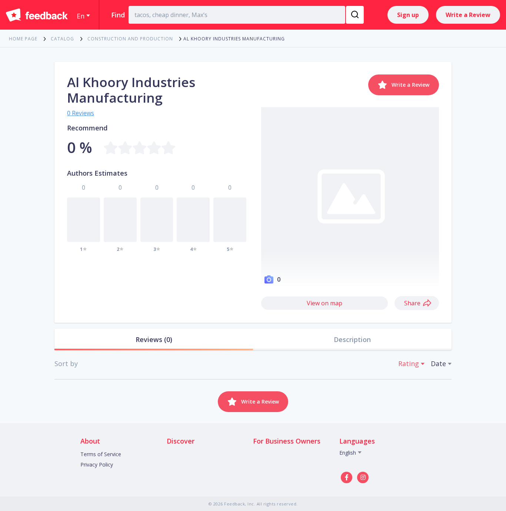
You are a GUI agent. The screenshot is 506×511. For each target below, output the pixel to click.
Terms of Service (100, 454)
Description (352, 339)
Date (438, 363)
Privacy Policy (96, 464)
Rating (408, 363)
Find (118, 14)
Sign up (408, 15)
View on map (324, 303)
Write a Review (468, 15)
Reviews (154, 339)
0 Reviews (80, 113)
